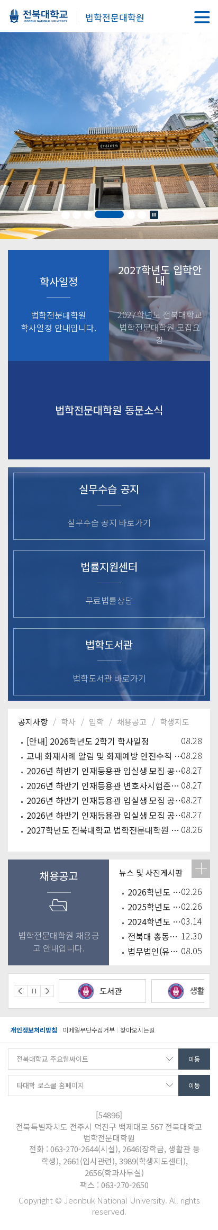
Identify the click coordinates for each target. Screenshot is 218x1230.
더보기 (201, 869)
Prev (21, 991)
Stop (154, 215)
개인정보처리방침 (34, 1029)
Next (47, 991)
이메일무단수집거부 (88, 1029)
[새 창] (108, 991)
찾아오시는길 (137, 1029)
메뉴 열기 (202, 17)
